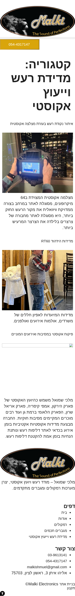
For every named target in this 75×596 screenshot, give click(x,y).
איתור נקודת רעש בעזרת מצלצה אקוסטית (41, 124)
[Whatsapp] (59, 494)
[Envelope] (68, 494)
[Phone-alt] (73, 494)
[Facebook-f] (63, 494)
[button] (37, 38)
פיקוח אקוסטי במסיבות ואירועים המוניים (42, 334)
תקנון (71, 588)
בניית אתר (67, 584)
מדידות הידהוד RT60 (57, 241)
